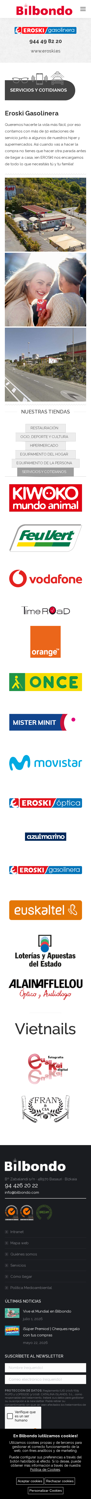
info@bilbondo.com (22, 1192)
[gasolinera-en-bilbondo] (45, 364)
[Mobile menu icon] (83, 9)
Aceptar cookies (30, 1481)
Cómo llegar (21, 1276)
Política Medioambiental (31, 1288)
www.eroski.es (45, 50)
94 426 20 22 (21, 1185)
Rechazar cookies (60, 1481)
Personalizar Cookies (45, 1490)
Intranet (17, 1232)
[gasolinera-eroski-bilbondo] (45, 214)
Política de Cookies (45, 1470)
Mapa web (19, 1243)
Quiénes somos (23, 1254)
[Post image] (12, 1313)
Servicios (18, 1265)
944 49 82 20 (45, 41)
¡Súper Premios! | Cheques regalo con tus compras (51, 1332)
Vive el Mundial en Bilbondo (47, 1311)
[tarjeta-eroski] (45, 289)
